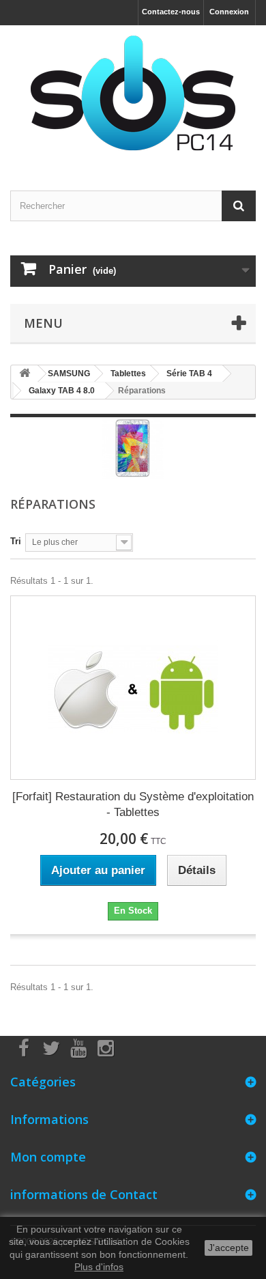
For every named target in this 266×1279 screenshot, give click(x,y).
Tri (15, 541)
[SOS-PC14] (133, 96)
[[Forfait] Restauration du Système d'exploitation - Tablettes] (133, 687)
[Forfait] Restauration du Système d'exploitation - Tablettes (133, 804)
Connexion (229, 12)
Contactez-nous (171, 12)
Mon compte (48, 1157)
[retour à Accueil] (25, 373)
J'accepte (228, 1247)
